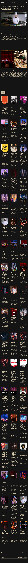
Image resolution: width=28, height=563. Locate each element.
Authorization (3, 2)
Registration (1, 2)
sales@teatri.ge (24, 552)
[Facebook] (15, 560)
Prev (1, 59)
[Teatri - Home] (14, 2)
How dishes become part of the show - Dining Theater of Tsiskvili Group (13, 6)
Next (26, 59)
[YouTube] (14, 560)
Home (2, 5)
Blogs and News (6, 5)
